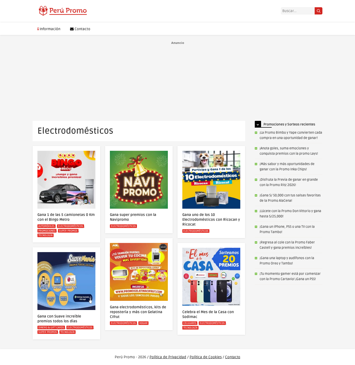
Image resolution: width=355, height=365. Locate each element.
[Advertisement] (177, 80)
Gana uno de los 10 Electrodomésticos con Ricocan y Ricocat (211, 220)
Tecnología (45, 235)
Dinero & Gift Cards (51, 327)
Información (49, 29)
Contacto (82, 29)
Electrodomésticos (70, 226)
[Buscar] (318, 10)
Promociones (47, 230)
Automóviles (46, 226)
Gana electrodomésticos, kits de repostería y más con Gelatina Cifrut (138, 312)
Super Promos (68, 230)
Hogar (143, 323)
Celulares (189, 323)
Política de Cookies (206, 357)
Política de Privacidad (167, 357)
